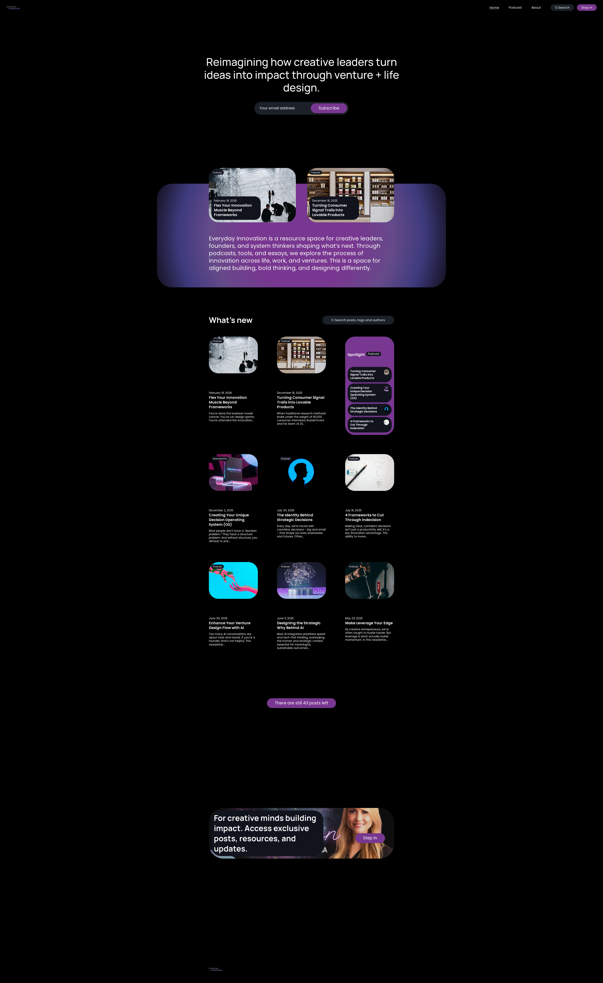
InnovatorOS (220, 458)
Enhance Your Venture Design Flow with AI (229, 625)
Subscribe (329, 108)
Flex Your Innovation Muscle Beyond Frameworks (233, 210)
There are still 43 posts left (301, 703)
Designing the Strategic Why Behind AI (299, 625)
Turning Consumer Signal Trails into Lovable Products (329, 210)
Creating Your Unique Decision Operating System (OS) (229, 520)
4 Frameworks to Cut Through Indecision (364, 517)
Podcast (515, 7)
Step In (586, 7)
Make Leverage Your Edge (369, 623)
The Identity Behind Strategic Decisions (295, 517)
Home (494, 7)
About (536, 7)
